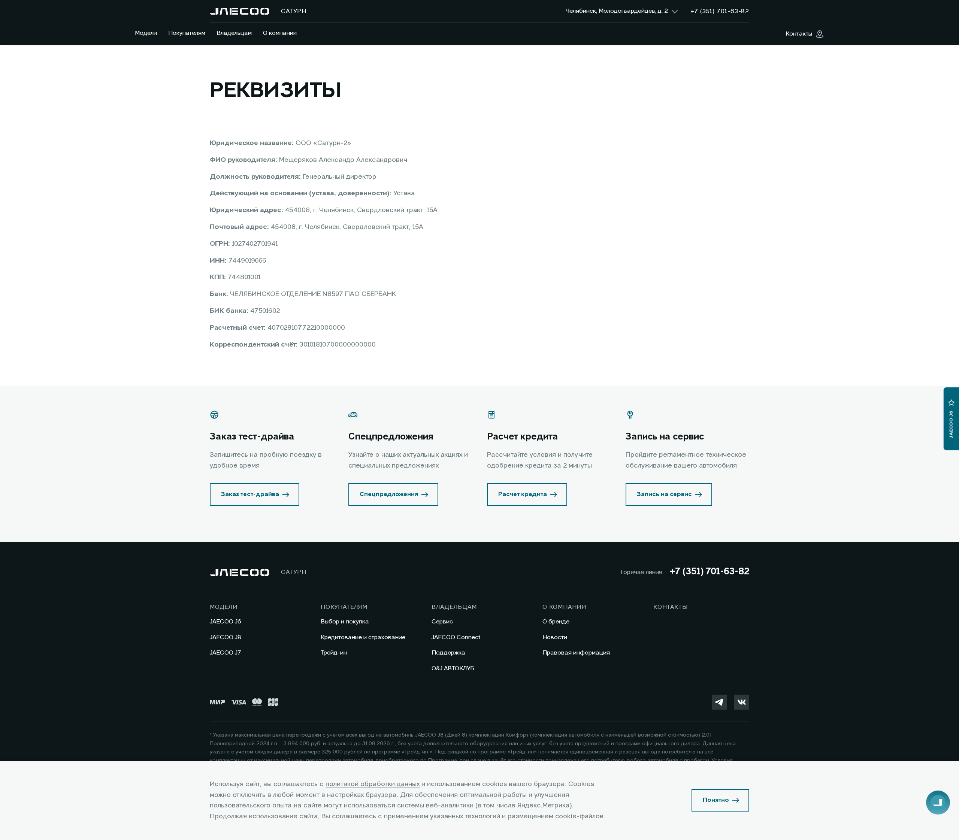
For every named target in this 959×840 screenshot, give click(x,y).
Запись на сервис (664, 495)
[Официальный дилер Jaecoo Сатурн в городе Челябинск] (239, 11)
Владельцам (234, 33)
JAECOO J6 (225, 622)
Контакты (670, 607)
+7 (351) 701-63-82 (709, 572)
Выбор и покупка (345, 622)
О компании (280, 33)
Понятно (716, 800)
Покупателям (186, 33)
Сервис (442, 622)
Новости (554, 638)
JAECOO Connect (456, 638)
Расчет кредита (522, 495)
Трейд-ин (334, 653)
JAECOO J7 (225, 653)
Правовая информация (576, 653)
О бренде (555, 622)
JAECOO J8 (225, 638)
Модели (146, 33)
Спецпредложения (389, 495)
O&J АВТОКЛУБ (453, 669)
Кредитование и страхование (363, 638)
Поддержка (448, 653)
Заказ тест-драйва (250, 495)
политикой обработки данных (373, 784)
